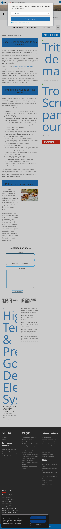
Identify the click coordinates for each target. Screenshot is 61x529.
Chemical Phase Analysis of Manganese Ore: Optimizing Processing (29, 338)
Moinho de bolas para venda (9, 449)
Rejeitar (38, 521)
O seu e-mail (20, 258)
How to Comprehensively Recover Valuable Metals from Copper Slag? (29, 331)
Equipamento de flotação (48, 448)
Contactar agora (19, 27)
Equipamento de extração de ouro (10, 451)
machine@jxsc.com (7, 503)
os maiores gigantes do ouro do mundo (23, 66)
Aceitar (38, 517)
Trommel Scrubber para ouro (51, 135)
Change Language (30, 19)
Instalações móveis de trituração (10, 453)
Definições (38, 524)
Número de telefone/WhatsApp (20, 263)
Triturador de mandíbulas (51, 80)
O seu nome (20, 252)
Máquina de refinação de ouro (49, 439)
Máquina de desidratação (48, 456)
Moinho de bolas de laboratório (49, 444)
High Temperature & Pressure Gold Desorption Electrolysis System (9, 409)
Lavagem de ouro (46, 452)
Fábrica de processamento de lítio (30, 456)
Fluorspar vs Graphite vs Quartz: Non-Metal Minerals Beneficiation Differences (29, 310)
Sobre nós (4, 437)
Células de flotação (6, 456)
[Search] (58, 27)
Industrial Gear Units (46, 437)
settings (18, 523)
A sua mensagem (20, 268)
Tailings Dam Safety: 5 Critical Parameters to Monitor (28, 317)
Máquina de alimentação (47, 454)
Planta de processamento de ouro (30, 454)
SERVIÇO (4, 439)
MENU (3, 2)
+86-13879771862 (32, 27)
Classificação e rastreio (47, 450)
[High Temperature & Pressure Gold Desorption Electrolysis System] (10, 356)
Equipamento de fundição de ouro (50, 441)
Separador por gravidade (47, 446)
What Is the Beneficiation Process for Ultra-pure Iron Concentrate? (29, 324)
